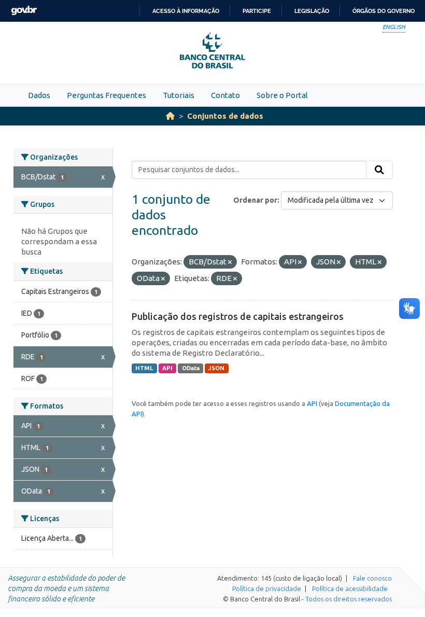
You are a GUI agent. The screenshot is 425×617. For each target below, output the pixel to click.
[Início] (170, 115)
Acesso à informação (185, 11)
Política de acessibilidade (350, 588)
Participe (257, 11)
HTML (144, 368)
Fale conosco (372, 578)
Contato (225, 95)
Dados (39, 95)
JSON (216, 368)
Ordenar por (255, 200)
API (167, 368)
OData (191, 368)
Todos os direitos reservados (348, 598)
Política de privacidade (266, 588)
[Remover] (230, 262)
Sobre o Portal (282, 95)
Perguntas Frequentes (106, 95)
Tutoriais (178, 95)
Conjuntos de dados (225, 115)
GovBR (24, 11)
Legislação (311, 11)
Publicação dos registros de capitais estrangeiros (238, 316)
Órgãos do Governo (383, 11)
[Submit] (379, 170)
